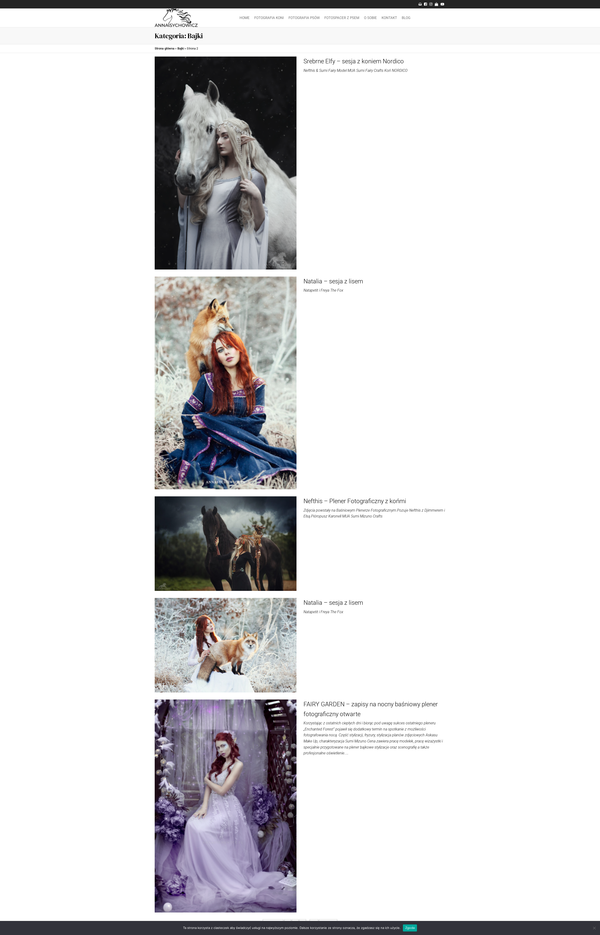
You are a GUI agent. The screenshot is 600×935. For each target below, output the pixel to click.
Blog (406, 18)
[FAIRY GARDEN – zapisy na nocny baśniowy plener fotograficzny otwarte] (225, 805)
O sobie (370, 18)
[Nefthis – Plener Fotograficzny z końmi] (225, 543)
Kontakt (389, 18)
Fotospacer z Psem (341, 18)
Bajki (180, 48)
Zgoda (410, 928)
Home (245, 18)
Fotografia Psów (304, 18)
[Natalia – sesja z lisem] (225, 382)
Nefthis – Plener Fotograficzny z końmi (355, 501)
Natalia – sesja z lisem (333, 281)
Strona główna (164, 48)
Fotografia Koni (269, 18)
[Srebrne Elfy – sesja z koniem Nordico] (225, 162)
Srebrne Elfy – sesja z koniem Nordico (354, 61)
